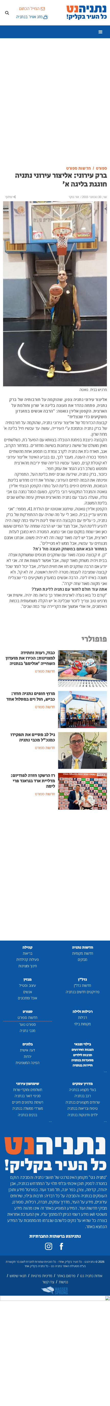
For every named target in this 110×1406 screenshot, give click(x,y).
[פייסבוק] (61, 1246)
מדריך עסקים (82, 1083)
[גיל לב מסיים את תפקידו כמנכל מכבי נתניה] (82, 750)
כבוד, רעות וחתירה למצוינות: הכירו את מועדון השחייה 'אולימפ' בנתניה (30, 658)
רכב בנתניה (82, 1095)
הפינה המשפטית (27, 1062)
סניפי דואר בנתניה (28, 1095)
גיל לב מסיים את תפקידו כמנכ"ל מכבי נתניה (32, 737)
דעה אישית (27, 1050)
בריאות (27, 953)
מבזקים (82, 959)
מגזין (27, 979)
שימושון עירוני (27, 1083)
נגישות (63, 1281)
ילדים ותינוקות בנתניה (83, 1114)
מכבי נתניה (27, 1030)
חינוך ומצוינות (27, 965)
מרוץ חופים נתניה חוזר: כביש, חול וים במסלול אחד (30, 696)
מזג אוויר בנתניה (29, 17)
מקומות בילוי (82, 1023)
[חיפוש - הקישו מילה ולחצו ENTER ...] (7, 12)
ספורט (27, 1011)
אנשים (27, 991)
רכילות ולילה (83, 1011)
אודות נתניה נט (91, 1275)
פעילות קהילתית (27, 959)
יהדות (27, 1056)
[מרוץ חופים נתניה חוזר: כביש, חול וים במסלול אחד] (82, 709)
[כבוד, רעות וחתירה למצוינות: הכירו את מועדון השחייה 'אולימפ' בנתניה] (82, 668)
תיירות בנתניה (83, 1065)
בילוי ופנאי (82, 1044)
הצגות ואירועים (83, 1049)
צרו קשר (48, 1281)
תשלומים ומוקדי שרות (27, 1089)
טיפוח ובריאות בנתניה (82, 1108)
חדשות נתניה (82, 947)
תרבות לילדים (82, 1055)
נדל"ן (82, 979)
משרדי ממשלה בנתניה (27, 1108)
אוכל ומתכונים (27, 998)
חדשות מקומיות (82, 953)
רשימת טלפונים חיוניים (27, 1102)
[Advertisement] (55, 102)
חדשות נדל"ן (82, 985)
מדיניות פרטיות (41, 1275)
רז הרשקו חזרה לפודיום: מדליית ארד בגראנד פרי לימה (33, 781)
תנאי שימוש (18, 1275)
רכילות (82, 1017)
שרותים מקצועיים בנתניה (82, 1102)
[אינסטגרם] (48, 1246)
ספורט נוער (27, 1024)
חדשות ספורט (27, 1017)
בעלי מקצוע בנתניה (82, 1089)
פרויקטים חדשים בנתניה (83, 991)
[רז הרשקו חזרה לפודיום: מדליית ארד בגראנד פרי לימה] (82, 791)
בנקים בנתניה (27, 1114)
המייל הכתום (29, 8)
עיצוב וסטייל (27, 985)
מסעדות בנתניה (82, 1060)
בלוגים (28, 1044)
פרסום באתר (66, 1275)
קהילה (27, 947)
